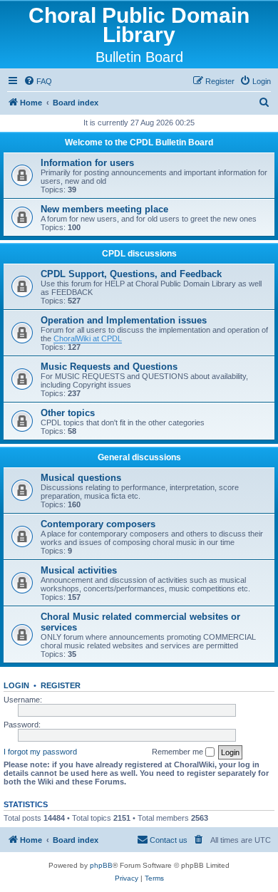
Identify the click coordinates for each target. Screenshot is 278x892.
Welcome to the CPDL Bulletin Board (139, 142)
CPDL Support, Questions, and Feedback (131, 274)
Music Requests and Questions (109, 366)
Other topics (68, 413)
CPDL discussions (139, 254)
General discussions (139, 457)
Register (61, 685)
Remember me (178, 751)
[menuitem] (38, 81)
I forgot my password (40, 751)
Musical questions (81, 477)
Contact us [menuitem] (168, 840)
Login (16, 685)
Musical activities (79, 570)
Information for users (87, 162)
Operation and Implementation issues (124, 320)
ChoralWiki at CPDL (87, 338)
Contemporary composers (98, 524)
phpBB (101, 865)
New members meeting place (104, 209)
